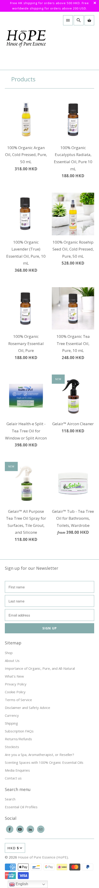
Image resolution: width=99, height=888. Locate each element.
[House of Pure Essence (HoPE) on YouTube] (20, 829)
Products (23, 79)
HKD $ (13, 848)
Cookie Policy (15, 692)
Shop (9, 652)
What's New (14, 676)
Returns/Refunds (18, 739)
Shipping (11, 723)
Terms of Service (18, 699)
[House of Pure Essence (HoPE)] (26, 40)
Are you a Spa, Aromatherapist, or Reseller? (39, 754)
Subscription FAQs (19, 731)
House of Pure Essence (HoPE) (43, 857)
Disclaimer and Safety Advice (27, 707)
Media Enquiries (17, 770)
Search (10, 799)
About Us (12, 660)
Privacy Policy (15, 684)
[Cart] (89, 20)
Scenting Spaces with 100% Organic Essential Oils (44, 762)
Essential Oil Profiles (21, 807)
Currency (12, 715)
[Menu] (68, 20)
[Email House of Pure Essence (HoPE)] (40, 829)
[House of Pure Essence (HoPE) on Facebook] (9, 829)
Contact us (13, 778)
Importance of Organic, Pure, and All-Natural (40, 668)
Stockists (12, 746)
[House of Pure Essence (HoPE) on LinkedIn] (30, 829)
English (21, 884)
